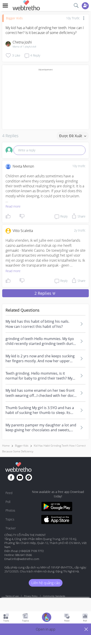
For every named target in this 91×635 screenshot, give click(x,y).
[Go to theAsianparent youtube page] (20, 477)
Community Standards (54, 595)
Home (6, 445)
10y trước (78, 166)
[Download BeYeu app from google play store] (56, 507)
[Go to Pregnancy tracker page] (46, 618)
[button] (45, 629)
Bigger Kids (14, 18)
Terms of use (12, 595)
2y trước (79, 230)
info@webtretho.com (25, 559)
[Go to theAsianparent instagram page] (28, 477)
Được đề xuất (71, 135)
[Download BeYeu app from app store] (56, 520)
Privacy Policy (31, 595)
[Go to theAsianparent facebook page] (11, 477)
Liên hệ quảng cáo (45, 582)
